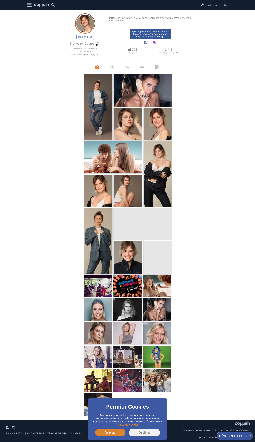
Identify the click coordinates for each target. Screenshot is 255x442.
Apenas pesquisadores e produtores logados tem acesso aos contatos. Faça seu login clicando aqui (150, 34)
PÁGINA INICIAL (15, 433)
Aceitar (110, 432)
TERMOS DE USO (57, 433)
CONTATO (76, 433)
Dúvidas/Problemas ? (235, 436)
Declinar (144, 432)
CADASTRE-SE (35, 433)
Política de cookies (127, 424)
